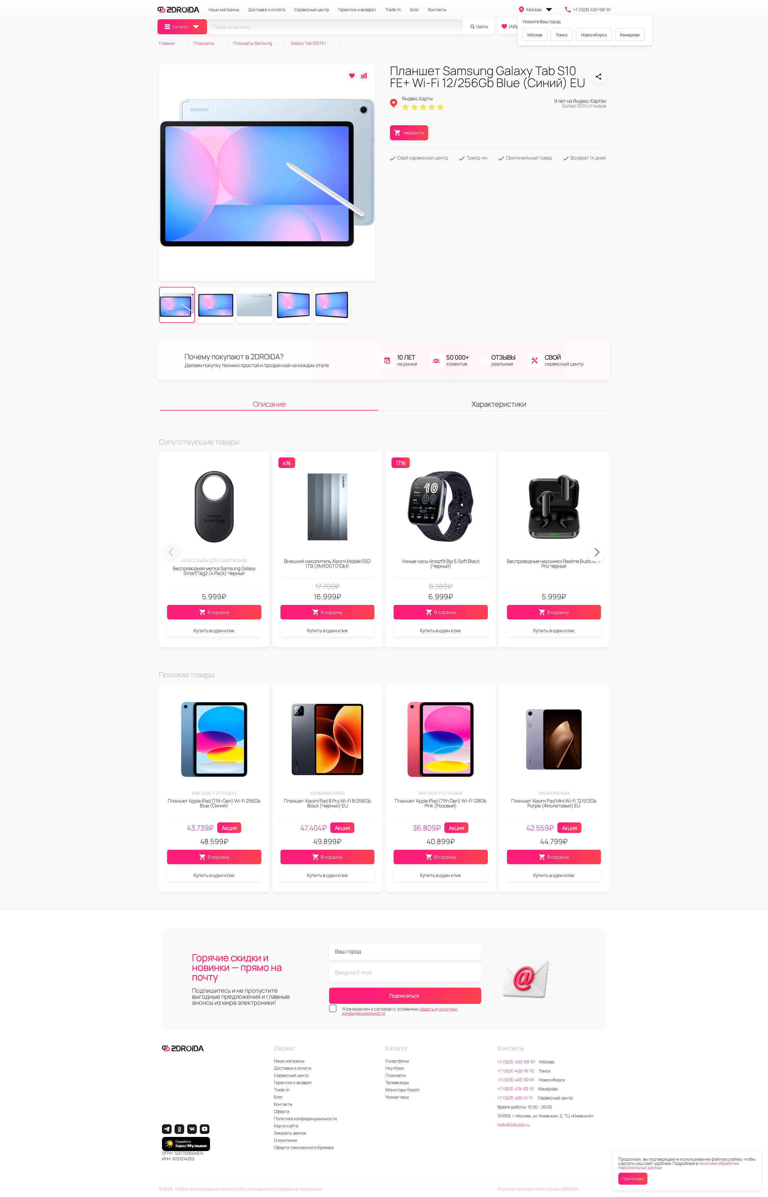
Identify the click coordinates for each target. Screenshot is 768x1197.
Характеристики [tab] (499, 404)
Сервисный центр (311, 10)
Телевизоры (397, 1082)
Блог (414, 10)
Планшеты (396, 1075)
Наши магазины (223, 10)
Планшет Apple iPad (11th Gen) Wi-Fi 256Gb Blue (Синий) (214, 803)
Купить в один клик (214, 630)
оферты (427, 1009)
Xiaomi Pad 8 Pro (327, 793)
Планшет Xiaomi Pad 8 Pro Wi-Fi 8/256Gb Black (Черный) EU (327, 803)
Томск (562, 35)
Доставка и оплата (266, 10)
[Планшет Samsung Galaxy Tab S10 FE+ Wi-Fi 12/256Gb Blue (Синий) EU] (598, 76)
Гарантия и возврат (357, 10)
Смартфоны (397, 1061)
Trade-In (393, 10)
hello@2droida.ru (513, 1125)
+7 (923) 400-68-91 (591, 9)
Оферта (281, 1111)
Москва (534, 9)
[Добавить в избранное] (352, 76)
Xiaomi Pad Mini (553, 793)
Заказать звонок (290, 1133)
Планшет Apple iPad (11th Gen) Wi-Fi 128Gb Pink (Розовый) (440, 803)
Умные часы (397, 1097)
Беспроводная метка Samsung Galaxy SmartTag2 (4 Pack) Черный (214, 570)
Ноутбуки (395, 1068)
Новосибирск (594, 35)
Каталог (180, 26)
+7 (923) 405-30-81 (515, 1080)
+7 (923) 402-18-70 (515, 1071)
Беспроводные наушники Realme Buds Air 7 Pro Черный (554, 563)
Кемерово (630, 35)
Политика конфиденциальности (305, 1118)
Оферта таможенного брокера (304, 1147)
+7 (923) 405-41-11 (515, 1098)
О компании (285, 1140)
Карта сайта (286, 1126)
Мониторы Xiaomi (402, 1089)
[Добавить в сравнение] (364, 76)
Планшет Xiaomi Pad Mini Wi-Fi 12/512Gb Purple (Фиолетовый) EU (553, 803)
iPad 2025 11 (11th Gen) (214, 793)
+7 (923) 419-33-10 (515, 1089)
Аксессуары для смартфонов (214, 561)
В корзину (219, 612)
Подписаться (404, 995)
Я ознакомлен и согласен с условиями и (399, 1011)
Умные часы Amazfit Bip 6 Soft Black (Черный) (441, 563)
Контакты (437, 10)
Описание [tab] (269, 404)
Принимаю (633, 1178)
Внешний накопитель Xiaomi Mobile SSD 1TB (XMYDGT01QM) (327, 563)
